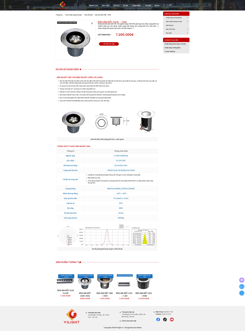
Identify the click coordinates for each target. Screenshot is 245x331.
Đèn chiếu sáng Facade (74, 15)
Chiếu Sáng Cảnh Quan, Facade (175, 44)
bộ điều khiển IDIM (129, 181)
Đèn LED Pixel (170, 29)
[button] (92, 23)
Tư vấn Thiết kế (170, 51)
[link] (158, 319)
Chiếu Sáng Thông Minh (172, 48)
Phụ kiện (169, 33)
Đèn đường (169, 25)
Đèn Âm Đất (89, 15)
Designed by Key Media (133, 328)
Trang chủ (59, 15)
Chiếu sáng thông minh (174, 18)
